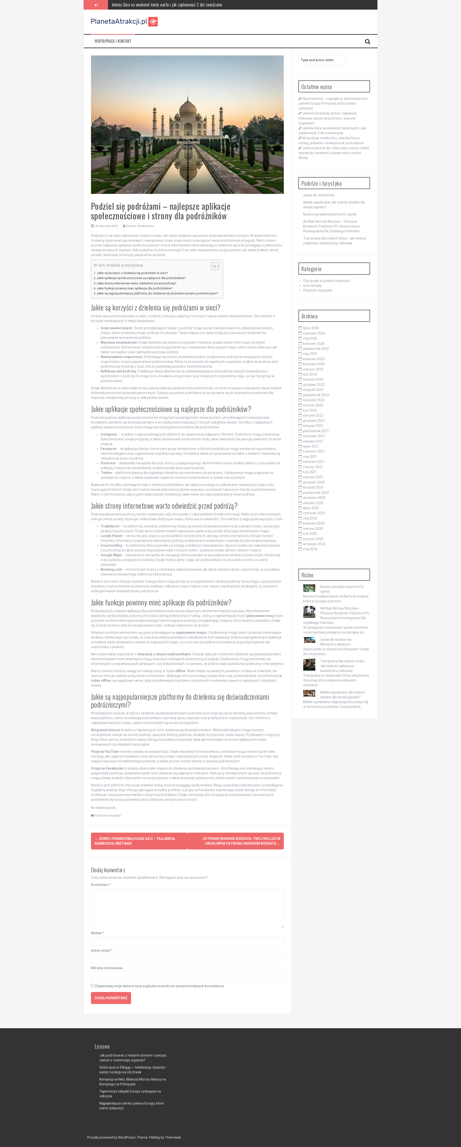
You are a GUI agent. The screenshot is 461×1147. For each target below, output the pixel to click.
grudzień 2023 (314, 385)
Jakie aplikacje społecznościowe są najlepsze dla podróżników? (141, 278)
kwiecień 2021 (314, 462)
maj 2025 (310, 354)
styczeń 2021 (313, 477)
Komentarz (101, 885)
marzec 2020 (313, 529)
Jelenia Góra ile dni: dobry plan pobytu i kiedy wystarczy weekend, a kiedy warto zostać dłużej (333, 153)
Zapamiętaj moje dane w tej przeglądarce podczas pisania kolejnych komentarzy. (159, 986)
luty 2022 (310, 410)
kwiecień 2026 (314, 344)
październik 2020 (316, 493)
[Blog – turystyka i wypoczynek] (124, 22)
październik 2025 (316, 349)
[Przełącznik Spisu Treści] (212, 266)
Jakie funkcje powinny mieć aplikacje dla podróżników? (134, 288)
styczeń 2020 (313, 539)
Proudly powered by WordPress (111, 1137)
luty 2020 (310, 534)
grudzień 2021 (314, 421)
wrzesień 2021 (314, 436)
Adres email (102, 950)
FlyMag (154, 1137)
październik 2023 (316, 395)
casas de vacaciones (318, 195)
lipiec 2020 (311, 508)
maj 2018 (310, 549)
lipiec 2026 (311, 328)
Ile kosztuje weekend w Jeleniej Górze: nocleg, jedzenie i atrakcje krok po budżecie (176, 4)
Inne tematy (312, 285)
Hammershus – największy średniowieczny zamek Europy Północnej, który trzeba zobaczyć (333, 103)
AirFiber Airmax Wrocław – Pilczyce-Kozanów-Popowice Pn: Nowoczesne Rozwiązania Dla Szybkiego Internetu (331, 226)
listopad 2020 (313, 487)
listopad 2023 (313, 390)
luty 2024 (310, 374)
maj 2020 (310, 518)
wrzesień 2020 (314, 498)
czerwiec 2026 (314, 333)
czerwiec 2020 (314, 513)
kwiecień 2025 (314, 359)
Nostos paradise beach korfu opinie (330, 214)
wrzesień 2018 (314, 544)
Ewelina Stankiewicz (140, 226)
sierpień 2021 (313, 441)
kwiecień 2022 (314, 400)
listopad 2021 (313, 426)
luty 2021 (310, 472)
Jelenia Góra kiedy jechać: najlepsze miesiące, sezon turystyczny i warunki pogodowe (327, 118)
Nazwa (97, 933)
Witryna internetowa (107, 968)
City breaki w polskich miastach (326, 281)
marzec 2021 (313, 467)
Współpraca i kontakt (113, 41)
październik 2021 (316, 431)
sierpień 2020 (313, 503)
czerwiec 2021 (314, 451)
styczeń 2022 (313, 415)
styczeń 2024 (313, 379)
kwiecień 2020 (314, 523)
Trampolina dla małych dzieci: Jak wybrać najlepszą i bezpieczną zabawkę (342, 666)
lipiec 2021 (311, 446)
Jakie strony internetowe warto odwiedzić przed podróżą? (136, 283)
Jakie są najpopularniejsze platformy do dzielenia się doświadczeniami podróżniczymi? (157, 293)
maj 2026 (310, 338)
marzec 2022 (313, 405)
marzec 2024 (313, 369)
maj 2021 (310, 457)
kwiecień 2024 (314, 364)
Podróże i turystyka (108, 815)
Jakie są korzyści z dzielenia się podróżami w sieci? (132, 273)
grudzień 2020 (314, 482)
